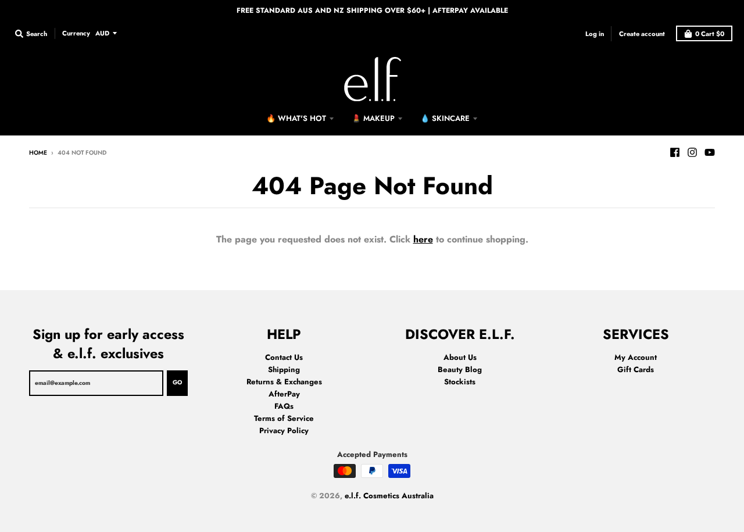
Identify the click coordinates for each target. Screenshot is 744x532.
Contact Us (284, 357)
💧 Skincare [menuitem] (445, 118)
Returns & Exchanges (284, 381)
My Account (635, 357)
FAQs (284, 406)
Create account (642, 33)
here (423, 239)
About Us (460, 357)
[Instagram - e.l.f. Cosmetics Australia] (692, 152)
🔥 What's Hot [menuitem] (296, 118)
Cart (709, 33)
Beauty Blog (460, 369)
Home (38, 152)
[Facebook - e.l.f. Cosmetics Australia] (675, 152)
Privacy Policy (284, 430)
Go (177, 382)
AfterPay (284, 393)
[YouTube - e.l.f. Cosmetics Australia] (709, 152)
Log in (594, 33)
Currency (76, 32)
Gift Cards (635, 369)
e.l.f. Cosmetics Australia (389, 495)
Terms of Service (284, 418)
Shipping (284, 369)
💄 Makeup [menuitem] (373, 118)
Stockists (459, 381)
